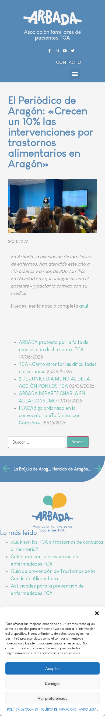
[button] (97, 613)
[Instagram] (57, 51)
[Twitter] (72, 51)
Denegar (52, 683)
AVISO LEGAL (88, 709)
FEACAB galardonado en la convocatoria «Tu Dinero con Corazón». (49, 415)
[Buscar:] (37, 442)
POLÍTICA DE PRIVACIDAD (58, 709)
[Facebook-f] (49, 51)
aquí (83, 306)
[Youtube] (65, 51)
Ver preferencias (52, 698)
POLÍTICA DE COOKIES (22, 709)
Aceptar (52, 668)
